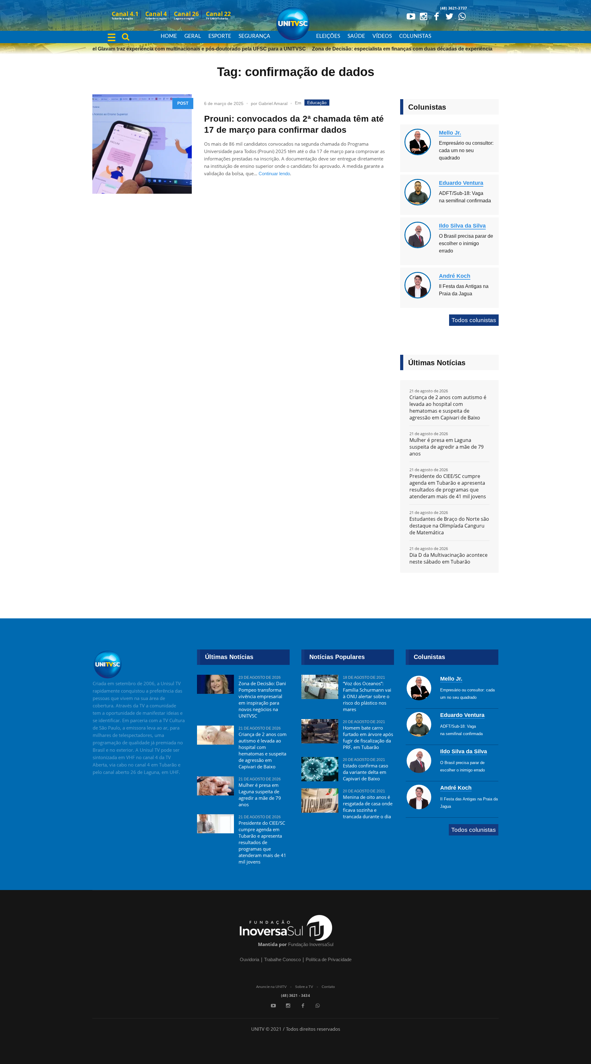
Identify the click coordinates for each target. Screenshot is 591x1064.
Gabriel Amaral (273, 103)
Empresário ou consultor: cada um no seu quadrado (466, 150)
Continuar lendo (274, 173)
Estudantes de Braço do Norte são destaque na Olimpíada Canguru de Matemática (449, 526)
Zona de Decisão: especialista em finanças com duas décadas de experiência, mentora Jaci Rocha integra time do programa (445, 48)
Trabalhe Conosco (282, 959)
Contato (328, 987)
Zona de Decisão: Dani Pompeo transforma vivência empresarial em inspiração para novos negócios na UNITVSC (262, 699)
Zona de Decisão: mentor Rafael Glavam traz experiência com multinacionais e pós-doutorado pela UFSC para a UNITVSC (152, 48)
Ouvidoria (249, 959)
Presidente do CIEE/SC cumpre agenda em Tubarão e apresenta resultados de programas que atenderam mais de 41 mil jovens (447, 486)
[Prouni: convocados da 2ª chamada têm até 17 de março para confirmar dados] (142, 144)
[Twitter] (449, 16)
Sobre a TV (304, 987)
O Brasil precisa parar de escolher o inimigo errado (466, 243)
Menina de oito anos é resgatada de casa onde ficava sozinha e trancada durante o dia (367, 806)
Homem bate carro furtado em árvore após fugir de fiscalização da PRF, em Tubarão (368, 737)
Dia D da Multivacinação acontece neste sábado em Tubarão (448, 558)
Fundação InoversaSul (310, 944)
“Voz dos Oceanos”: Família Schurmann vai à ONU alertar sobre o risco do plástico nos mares (367, 696)
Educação (317, 102)
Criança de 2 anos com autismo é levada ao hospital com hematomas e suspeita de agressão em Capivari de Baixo (447, 407)
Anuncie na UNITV (271, 987)
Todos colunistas (474, 320)
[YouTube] (411, 16)
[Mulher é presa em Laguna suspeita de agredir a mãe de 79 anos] (215, 788)
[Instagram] (423, 16)
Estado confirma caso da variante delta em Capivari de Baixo (365, 772)
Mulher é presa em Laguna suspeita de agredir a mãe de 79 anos (446, 447)
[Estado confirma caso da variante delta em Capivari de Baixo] (319, 769)
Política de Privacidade (329, 959)
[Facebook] (436, 16)
